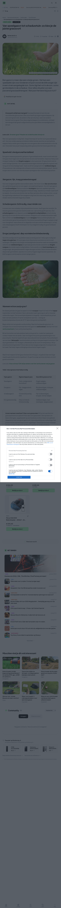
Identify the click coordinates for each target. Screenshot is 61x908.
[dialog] (30, 454)
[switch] (50, 454)
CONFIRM (19, 477)
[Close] (57, 428)
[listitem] (30, 450)
